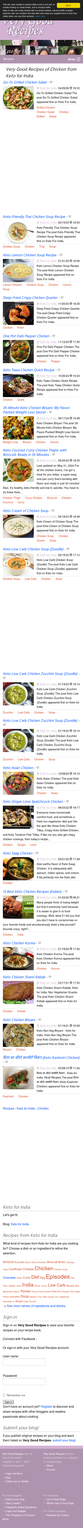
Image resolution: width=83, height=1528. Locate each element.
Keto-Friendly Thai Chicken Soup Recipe (34, 217)
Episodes (58, 1276)
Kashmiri (8, 1096)
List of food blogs (56, 1499)
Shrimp (6, 1296)
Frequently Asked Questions (21, 1507)
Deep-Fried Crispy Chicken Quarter (30, 298)
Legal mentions (14, 1473)
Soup (52, 246)
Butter (61, 1262)
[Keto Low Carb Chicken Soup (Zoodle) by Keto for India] (18, 564)
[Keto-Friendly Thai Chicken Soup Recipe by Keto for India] (18, 231)
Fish (73, 1277)
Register (46, 1406)
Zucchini (8, 712)
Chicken (64, 112)
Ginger (21, 844)
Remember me (16, 1395)
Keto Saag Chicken (17, 853)
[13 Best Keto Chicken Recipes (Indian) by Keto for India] (18, 906)
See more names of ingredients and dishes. (36, 1306)
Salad (52, 116)
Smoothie (15, 1296)
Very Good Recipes (12, 1453)
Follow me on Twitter (17, 1481)
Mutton (17, 1291)
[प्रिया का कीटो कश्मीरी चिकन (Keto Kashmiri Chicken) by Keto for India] (18, 1077)
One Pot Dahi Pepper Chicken (26, 336)
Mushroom (8, 1291)
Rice (59, 1291)
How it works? (13, 1503)
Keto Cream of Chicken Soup (25, 511)
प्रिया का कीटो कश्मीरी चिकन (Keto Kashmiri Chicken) (41, 1058)
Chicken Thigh (11, 498)
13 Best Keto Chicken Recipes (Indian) (32, 892)
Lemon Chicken (12, 284)
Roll (72, 1291)
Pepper (55, 361)
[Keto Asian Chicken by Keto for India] (18, 783)
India (20, 934)
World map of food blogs (60, 1503)
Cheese (28, 1269)
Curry (21, 502)
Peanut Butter (45, 1291)
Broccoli (52, 498)
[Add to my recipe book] (51, 82)
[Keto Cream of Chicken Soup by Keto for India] (18, 526)
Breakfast (42, 1262)
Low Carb (30, 579)
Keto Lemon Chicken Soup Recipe (29, 255)
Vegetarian (64, 1296)
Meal (77, 1285)
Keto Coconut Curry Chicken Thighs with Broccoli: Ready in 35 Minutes (34, 453)
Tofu (57, 1296)
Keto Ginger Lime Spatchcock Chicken (33, 802)
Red (54, 1291)
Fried (20, 327)
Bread (34, 1262)
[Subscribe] (38, 88)
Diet (35, 1276)
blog (8, 1477)
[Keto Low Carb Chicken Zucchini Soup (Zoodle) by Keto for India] (18, 693)
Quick (20, 399)
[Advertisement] (41, 168)
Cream (41, 540)
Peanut (34, 1291)
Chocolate (9, 1277)
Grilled (41, 116)
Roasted (66, 1291)
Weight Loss (10, 442)
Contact (51, 1469)
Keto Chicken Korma (19, 943)
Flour (5, 1285)
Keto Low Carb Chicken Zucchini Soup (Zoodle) (40, 674)
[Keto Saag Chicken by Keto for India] (18, 868)
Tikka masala (48, 1296)
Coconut (8, 502)
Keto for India (48, 88)
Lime (33, 844)
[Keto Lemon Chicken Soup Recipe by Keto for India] (18, 270)
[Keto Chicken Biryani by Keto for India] (18, 1035)
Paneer (26, 1291)
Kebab (21, 1011)
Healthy (12, 1285)
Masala (70, 1285)
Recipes (8, 59)
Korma (55, 968)
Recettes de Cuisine (58, 1515)
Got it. (68, 5)
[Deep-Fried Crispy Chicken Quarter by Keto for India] (18, 313)
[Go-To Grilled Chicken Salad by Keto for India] (18, 97)
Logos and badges (16, 1511)
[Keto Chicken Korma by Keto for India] (18, 958)
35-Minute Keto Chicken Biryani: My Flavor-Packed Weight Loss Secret (36, 410)
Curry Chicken (33, 498)
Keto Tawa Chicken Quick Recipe (28, 370)
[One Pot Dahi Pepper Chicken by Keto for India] (18, 351)
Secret (54, 442)
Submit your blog (15, 1499)
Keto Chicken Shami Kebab (24, 977)
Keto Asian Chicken (18, 768)
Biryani (27, 442)
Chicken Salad (45, 112)
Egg (42, 1277)
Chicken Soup (11, 246)
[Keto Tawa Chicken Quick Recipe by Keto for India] (18, 385)
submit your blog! (64, 1440)
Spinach (33, 1296)
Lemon (67, 284)
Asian (54, 793)
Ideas (18, 1285)
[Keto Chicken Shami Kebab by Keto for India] (18, 992)
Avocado (19, 1262)
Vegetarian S (8, 1301)
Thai (42, 246)
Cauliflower (15, 1269)
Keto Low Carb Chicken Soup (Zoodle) (33, 549)
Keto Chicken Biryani (19, 1020)
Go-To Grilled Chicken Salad (24, 82)
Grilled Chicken (46, 107)
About (50, 1465)
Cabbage (70, 1262)
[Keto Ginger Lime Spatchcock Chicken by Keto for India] (18, 817)
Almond (8, 1262)
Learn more (40, 16)
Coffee (19, 1278)
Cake (5, 1269)
